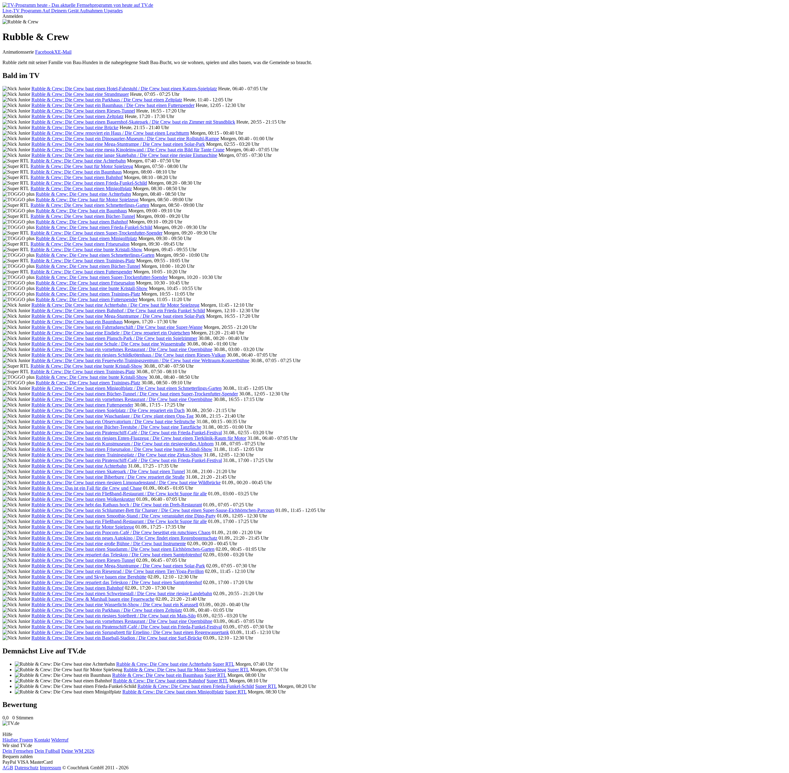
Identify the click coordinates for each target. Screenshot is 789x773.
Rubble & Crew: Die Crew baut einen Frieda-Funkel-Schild (89, 183)
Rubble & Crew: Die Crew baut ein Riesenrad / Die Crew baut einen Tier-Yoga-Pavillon (117, 571)
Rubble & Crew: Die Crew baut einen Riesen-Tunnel (83, 110)
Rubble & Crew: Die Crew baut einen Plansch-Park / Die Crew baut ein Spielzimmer (114, 338)
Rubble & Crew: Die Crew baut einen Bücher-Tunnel (83, 216)
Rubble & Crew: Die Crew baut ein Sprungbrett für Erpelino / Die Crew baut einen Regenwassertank (130, 632)
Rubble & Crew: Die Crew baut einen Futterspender (81, 271)
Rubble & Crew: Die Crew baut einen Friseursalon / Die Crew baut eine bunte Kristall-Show (121, 449)
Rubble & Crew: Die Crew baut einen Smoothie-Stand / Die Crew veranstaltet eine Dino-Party (123, 515)
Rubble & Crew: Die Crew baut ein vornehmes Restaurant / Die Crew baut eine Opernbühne (121, 349)
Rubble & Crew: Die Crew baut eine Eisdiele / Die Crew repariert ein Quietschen (110, 332)
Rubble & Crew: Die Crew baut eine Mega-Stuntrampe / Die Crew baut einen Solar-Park (118, 144)
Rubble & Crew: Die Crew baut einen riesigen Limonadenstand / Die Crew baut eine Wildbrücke (126, 482)
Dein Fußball (47, 751)
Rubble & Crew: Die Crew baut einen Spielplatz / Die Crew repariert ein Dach (108, 410)
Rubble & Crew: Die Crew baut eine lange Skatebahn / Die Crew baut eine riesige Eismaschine (124, 155)
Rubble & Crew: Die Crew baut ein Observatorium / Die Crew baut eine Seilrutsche (113, 421)
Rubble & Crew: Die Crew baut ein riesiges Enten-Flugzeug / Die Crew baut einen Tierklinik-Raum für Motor (138, 438)
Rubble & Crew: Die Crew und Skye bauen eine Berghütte (88, 576)
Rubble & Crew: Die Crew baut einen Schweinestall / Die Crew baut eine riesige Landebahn (121, 593)
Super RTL (223, 664)
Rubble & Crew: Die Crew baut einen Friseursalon (80, 244)
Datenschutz (26, 767)
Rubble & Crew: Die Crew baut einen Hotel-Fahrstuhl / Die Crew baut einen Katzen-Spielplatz (124, 88)
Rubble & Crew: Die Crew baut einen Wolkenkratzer (83, 499)
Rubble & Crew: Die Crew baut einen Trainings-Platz (83, 260)
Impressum (50, 767)
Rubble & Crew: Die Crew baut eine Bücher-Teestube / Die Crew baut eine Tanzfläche (116, 427)
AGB (7, 767)
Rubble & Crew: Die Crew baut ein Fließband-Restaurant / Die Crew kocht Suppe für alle (119, 493)
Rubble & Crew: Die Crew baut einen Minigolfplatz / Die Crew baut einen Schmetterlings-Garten (126, 388)
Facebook (44, 52)
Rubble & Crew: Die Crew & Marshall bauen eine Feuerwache (92, 599)
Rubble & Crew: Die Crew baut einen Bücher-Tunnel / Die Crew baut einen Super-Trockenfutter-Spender (134, 393)
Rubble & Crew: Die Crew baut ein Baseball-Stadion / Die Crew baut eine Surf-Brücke (116, 637)
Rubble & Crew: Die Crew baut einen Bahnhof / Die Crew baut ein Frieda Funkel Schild (118, 310)
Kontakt (42, 739)
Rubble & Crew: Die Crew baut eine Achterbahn (78, 160)
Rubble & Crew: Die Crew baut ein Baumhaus (76, 171)
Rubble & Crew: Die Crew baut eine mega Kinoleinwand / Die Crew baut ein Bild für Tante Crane (127, 149)
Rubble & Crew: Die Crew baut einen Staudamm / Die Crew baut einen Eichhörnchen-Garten (123, 549)
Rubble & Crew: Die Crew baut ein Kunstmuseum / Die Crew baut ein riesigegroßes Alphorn (122, 443)
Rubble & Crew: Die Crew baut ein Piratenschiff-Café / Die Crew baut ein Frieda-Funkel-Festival (126, 432)
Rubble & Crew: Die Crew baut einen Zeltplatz (77, 116)
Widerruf (59, 739)
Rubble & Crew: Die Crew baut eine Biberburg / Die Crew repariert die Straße (108, 477)
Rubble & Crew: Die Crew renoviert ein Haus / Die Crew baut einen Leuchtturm (110, 133)
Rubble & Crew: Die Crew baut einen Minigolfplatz (81, 188)
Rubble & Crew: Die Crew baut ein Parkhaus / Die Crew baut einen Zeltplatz (106, 99)
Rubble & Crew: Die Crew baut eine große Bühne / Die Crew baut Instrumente (108, 543)
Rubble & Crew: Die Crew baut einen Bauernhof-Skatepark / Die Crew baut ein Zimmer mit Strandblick (133, 122)
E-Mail (65, 52)
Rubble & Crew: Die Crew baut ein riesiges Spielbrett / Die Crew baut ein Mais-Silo (113, 615)
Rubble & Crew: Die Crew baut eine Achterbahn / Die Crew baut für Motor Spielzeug (115, 305)
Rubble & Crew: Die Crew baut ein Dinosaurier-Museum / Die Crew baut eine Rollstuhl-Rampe (125, 138)
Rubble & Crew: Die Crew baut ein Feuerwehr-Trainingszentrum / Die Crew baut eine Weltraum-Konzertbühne (140, 360)
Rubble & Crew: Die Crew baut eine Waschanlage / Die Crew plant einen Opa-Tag (112, 416)
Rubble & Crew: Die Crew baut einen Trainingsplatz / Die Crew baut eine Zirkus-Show (116, 454)
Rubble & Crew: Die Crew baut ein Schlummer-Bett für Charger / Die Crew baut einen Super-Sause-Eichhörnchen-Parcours (152, 510)
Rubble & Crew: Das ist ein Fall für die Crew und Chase (86, 488)
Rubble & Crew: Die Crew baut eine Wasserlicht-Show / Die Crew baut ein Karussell (114, 604)
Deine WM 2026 (77, 751)
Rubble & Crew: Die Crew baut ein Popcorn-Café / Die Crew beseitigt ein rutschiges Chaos (121, 532)
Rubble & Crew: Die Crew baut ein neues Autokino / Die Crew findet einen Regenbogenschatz (124, 538)
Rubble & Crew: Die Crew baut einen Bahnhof (77, 177)
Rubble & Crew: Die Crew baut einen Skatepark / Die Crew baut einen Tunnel (108, 471)
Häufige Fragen (17, 739)
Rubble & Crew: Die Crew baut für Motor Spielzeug (82, 166)
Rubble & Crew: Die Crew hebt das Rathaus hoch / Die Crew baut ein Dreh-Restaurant (116, 504)
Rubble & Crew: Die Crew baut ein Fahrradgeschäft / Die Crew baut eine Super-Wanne (116, 327)
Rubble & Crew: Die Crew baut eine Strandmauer (80, 94)
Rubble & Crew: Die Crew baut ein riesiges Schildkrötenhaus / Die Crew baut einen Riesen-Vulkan (128, 355)
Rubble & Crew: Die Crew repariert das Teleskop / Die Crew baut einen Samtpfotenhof (116, 554)
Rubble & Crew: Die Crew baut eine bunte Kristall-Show (86, 249)
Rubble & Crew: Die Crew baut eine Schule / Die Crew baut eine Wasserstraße (108, 343)
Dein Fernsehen (17, 751)
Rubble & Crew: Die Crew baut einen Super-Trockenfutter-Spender (96, 232)
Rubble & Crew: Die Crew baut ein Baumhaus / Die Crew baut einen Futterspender (112, 105)
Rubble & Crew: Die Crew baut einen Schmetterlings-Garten (90, 205)
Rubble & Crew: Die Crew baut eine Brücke (74, 127)
